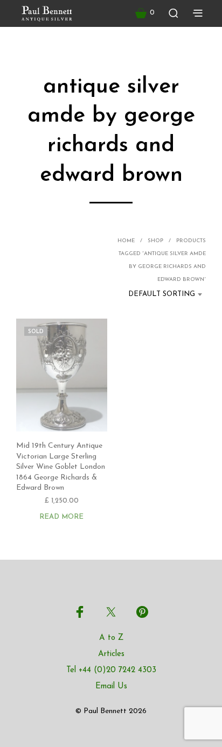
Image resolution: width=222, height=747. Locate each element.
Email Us (111, 686)
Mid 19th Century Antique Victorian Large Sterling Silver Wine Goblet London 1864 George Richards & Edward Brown (60, 467)
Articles (111, 654)
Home (126, 241)
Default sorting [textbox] (161, 294)
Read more (61, 517)
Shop (155, 241)
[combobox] (158, 294)
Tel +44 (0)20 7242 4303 (111, 670)
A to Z (111, 638)
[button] (145, 13)
